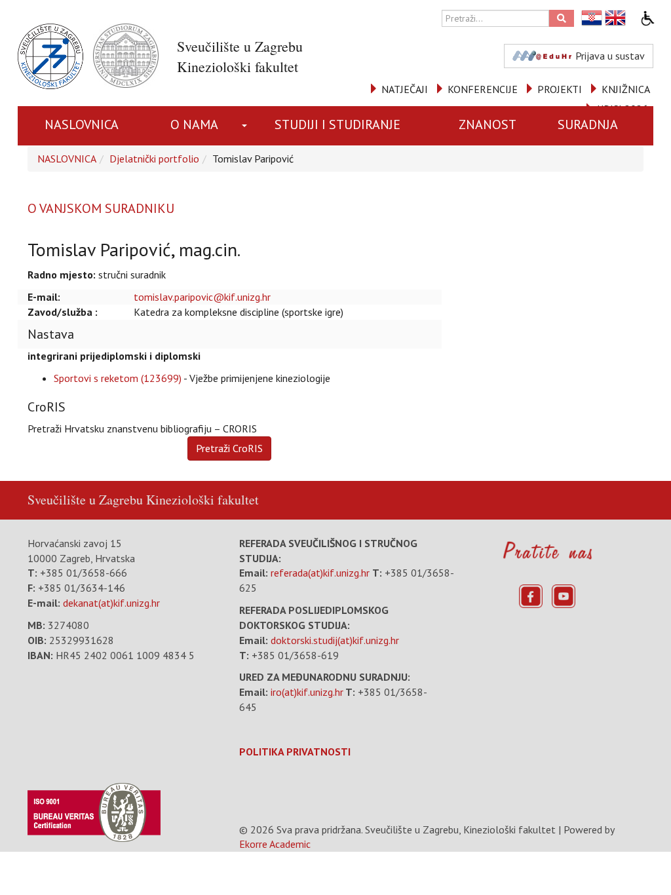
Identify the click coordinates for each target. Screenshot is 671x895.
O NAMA (194, 124)
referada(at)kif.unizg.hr (320, 572)
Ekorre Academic (275, 843)
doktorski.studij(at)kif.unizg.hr (335, 640)
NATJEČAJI (404, 89)
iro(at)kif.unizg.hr (307, 691)
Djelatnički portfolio (154, 158)
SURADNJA (588, 124)
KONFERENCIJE (483, 89)
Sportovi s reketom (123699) (118, 378)
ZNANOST (487, 124)
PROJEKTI (559, 89)
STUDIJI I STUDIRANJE (337, 124)
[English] (616, 18)
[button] (245, 125)
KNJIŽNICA (626, 89)
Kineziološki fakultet (202, 499)
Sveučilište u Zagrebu (85, 499)
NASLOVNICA (82, 124)
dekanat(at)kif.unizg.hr (111, 602)
